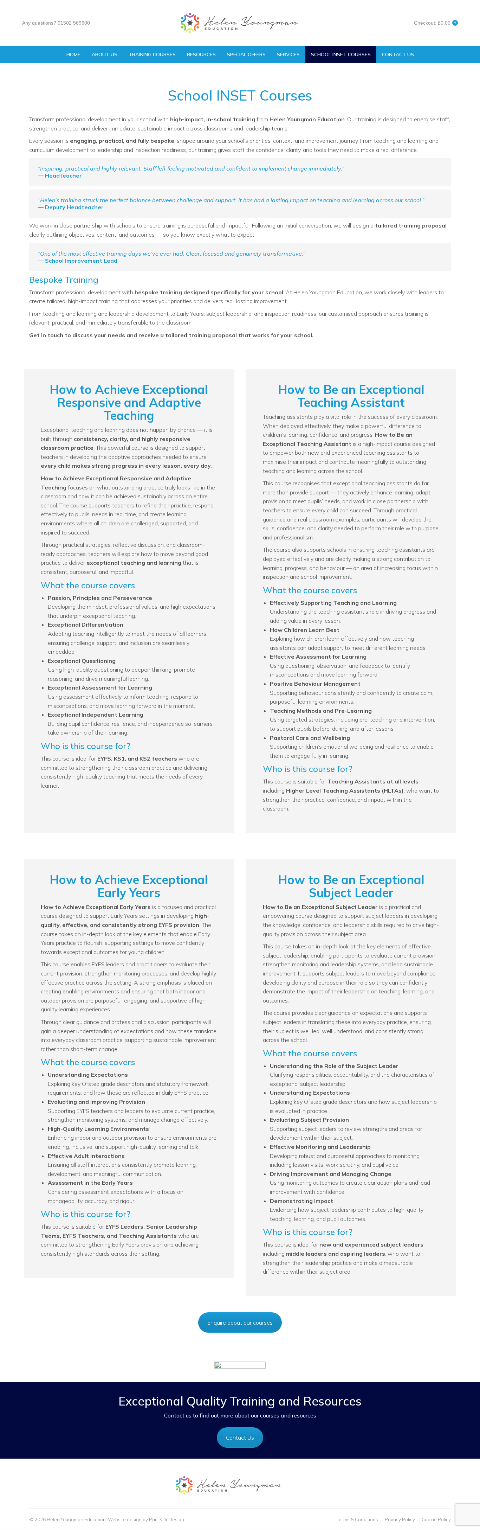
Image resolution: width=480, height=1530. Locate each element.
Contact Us (240, 1437)
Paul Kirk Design (166, 1519)
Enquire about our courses (240, 1322)
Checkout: (435, 23)
